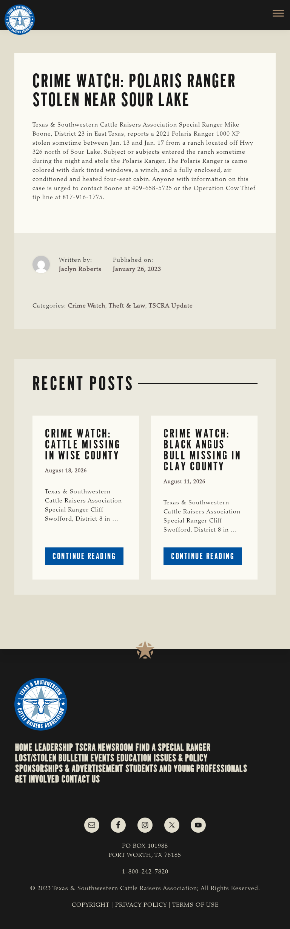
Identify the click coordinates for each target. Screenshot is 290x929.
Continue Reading (87, 557)
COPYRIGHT (91, 905)
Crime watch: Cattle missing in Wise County (82, 444)
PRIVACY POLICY (141, 905)
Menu (274, 13)
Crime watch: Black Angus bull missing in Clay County (202, 449)
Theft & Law (127, 306)
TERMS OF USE (195, 905)
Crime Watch (86, 306)
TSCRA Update (171, 306)
